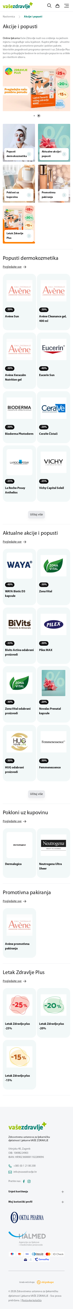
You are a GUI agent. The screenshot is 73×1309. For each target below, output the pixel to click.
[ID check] (54, 1254)
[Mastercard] (19, 1254)
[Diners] (37, 1254)
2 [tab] (38, 115)
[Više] (36, 88)
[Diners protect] (30, 1259)
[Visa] (27, 1254)
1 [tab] (34, 115)
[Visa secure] (25, 1259)
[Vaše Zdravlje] (18, 5)
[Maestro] (12, 1254)
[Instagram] (29, 1181)
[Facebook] (23, 1181)
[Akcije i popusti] (36, 1217)
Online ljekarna (11, 38)
